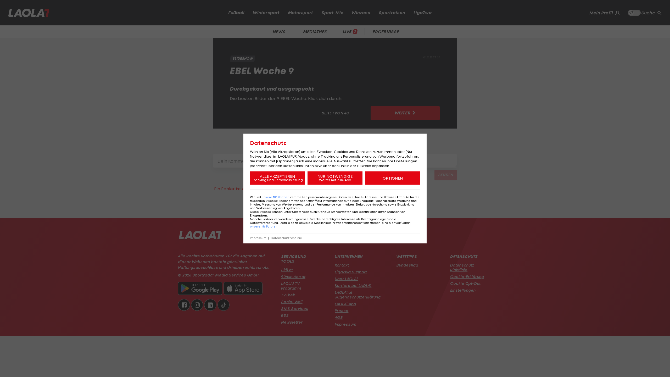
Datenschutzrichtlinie (286, 238)
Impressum (258, 238)
